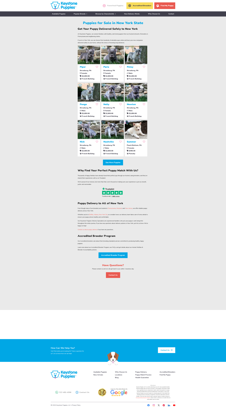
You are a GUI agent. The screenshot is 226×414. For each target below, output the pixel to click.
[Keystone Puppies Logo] (64, 375)
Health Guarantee (142, 377)
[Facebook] (148, 405)
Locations (118, 375)
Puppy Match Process (143, 375)
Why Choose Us (154, 14)
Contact (171, 14)
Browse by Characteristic (105, 14)
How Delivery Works (132, 14)
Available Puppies (58, 14)
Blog (117, 377)
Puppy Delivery (141, 372)
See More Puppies (113, 162)
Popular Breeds (79, 14)
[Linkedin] (169, 405)
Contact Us (113, 275)
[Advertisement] (113, 292)
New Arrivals (98, 375)
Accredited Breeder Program (113, 255)
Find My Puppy (165, 375)
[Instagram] (154, 405)
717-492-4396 (65, 392)
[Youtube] (174, 405)
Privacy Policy (76, 405)
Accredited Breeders (167, 372)
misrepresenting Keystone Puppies (143, 397)
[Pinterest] (164, 405)
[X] (159, 405)
